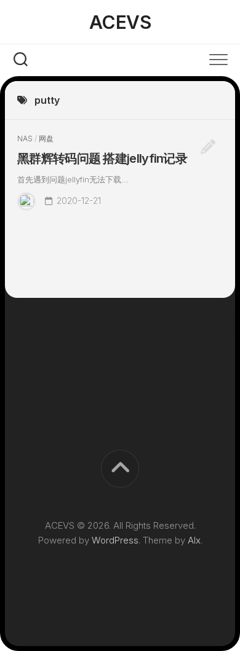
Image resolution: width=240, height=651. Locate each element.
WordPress (115, 540)
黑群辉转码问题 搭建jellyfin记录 (102, 158)
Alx (194, 540)
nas (25, 138)
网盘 (46, 138)
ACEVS (120, 22)
